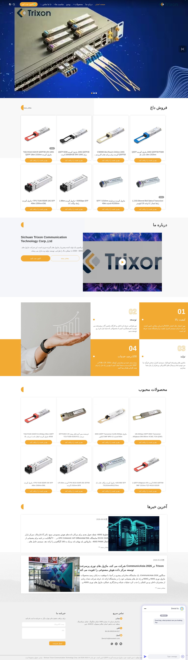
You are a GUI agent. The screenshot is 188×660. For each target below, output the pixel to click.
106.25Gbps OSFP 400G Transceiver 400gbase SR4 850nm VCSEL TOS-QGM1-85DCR (148, 435)
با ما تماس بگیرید (45, 4)
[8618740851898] (111, 644)
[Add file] (182, 656)
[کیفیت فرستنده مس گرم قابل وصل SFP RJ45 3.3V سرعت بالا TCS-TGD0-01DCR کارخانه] (73, 415)
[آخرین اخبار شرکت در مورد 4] (133, 533)
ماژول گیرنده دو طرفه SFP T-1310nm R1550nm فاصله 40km (111, 202)
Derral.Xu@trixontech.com (111, 638)
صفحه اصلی (100, 4)
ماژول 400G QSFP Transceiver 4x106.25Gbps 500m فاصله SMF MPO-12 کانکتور (111, 435)
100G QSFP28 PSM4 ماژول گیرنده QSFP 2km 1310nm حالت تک (148, 153)
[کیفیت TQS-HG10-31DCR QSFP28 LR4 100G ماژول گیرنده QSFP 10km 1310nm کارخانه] (38, 133)
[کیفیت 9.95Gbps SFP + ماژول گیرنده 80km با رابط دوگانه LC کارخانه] (73, 182)
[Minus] (145, 608)
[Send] (145, 656)
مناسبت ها (59, 4)
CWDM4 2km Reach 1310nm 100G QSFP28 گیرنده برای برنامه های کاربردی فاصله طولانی (111, 153)
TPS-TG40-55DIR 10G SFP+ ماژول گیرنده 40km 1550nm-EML (38, 202)
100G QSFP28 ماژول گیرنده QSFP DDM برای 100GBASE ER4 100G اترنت (73, 153)
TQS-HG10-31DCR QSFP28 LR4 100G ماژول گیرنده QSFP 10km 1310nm (38, 153)
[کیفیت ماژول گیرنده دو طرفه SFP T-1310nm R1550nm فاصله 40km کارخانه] (110, 182)
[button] (96, 93)
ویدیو (68, 4)
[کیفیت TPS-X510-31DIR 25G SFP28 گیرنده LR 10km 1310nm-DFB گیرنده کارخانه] (73, 463)
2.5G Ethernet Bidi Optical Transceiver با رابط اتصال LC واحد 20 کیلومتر (147, 202)
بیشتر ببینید (26, 108)
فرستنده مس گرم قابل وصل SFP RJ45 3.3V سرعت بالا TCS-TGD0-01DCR (74, 435)
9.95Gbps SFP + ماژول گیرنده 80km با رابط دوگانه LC (73, 202)
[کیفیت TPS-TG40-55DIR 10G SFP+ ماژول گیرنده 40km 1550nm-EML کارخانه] (38, 182)
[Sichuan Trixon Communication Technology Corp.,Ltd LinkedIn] (116, 644)
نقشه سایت (139, 657)
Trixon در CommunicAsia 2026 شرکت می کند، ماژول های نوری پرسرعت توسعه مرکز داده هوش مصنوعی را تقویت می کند (122, 567)
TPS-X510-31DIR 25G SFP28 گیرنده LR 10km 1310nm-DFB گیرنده (74, 484)
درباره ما (88, 4)
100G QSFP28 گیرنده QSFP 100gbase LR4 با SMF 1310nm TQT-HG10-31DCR (147, 484)
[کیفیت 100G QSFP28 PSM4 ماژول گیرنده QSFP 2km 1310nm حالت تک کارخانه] (147, 133)
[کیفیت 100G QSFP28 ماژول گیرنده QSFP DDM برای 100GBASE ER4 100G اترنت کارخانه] (73, 133)
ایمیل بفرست (57, 643)
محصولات (79, 4)
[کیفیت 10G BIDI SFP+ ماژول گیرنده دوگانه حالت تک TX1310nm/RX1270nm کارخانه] (110, 463)
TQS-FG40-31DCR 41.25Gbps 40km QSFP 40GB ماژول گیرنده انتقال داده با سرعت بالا (39, 435)
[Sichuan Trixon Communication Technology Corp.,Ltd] (171, 4)
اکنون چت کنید (27, 4)
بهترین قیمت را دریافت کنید (148, 160)
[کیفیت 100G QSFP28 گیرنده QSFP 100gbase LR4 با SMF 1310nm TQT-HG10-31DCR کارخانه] (147, 463)
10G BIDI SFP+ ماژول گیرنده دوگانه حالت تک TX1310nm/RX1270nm (111, 484)
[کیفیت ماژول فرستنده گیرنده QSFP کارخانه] (94, 97)
